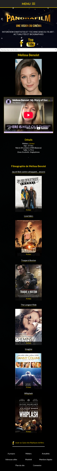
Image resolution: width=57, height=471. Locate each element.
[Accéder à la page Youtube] (31, 42)
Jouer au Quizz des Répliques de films (29, 443)
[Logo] (28, 29)
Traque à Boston (28, 260)
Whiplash (28, 393)
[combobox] (28, 50)
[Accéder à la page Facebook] (22, 42)
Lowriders (28, 216)
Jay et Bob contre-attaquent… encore (28, 172)
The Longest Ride (28, 305)
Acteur (32, 143)
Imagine (28, 349)
